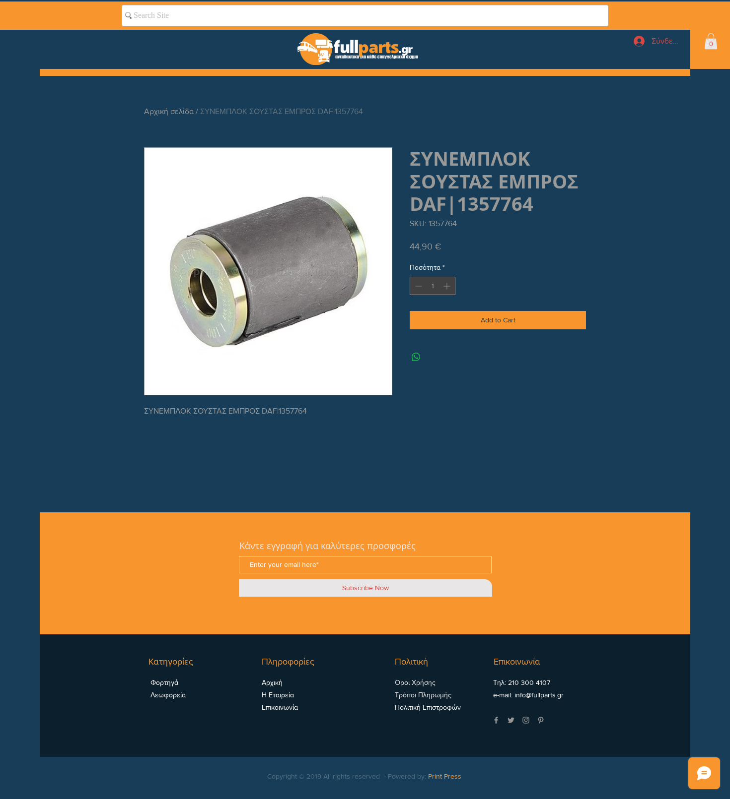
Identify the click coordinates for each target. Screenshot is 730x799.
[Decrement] (417, 286)
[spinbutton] (432, 286)
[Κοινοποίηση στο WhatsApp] (416, 357)
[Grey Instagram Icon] (525, 720)
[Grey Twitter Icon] (511, 720)
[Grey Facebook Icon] (496, 720)
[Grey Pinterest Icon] (540, 720)
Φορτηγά (163, 682)
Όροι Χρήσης (415, 682)
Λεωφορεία (167, 695)
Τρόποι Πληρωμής (423, 695)
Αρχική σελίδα (169, 111)
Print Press (444, 776)
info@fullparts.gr (539, 695)
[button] (711, 41)
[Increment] (447, 286)
